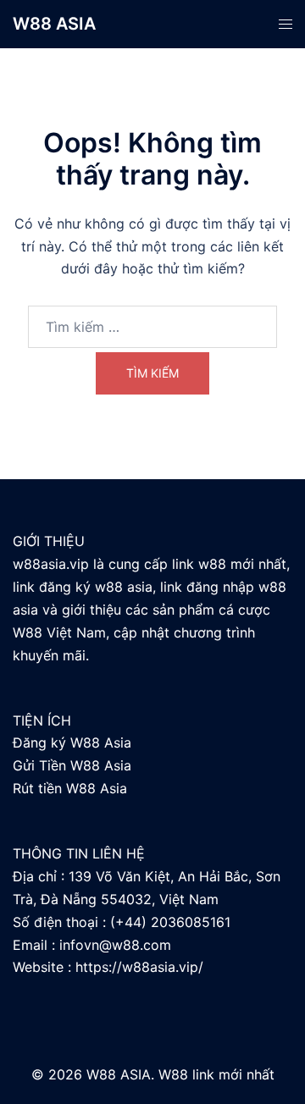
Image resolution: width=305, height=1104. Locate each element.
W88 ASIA (54, 24)
